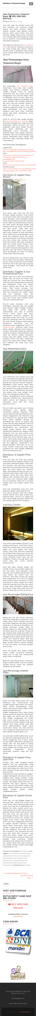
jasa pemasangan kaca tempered (17, 121)
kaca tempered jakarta (17, 860)
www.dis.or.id (18, 916)
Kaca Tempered (24, 851)
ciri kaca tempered (24, 856)
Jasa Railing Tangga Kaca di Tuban (15, 873)
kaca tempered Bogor (25, 86)
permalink (27, 865)
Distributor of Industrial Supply (14, 3)
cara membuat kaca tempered (17, 853)
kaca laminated (8, 858)
